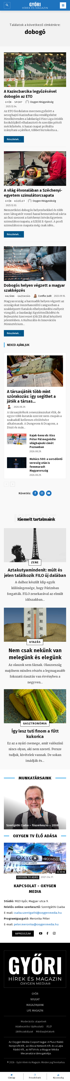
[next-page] (12, 484)
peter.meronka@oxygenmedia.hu (36, 924)
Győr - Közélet (15, 201)
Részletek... (14, 139)
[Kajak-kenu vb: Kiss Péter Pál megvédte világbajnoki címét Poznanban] (16, 439)
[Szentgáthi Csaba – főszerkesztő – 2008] (35, 807)
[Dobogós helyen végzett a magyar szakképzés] (35, 263)
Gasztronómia (35, 723)
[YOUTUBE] (41, 933)
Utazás (35, 642)
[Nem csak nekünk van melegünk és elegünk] (35, 625)
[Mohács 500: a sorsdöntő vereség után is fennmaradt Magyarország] (16, 462)
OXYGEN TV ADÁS (27, 877)
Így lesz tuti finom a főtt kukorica (35, 733)
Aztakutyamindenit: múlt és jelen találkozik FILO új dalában (35, 572)
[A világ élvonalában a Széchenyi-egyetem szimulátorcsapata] (35, 168)
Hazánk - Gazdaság (18, 296)
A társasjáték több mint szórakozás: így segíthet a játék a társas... (31, 396)
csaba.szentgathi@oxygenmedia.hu (38, 913)
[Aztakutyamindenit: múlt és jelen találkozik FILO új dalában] (35, 545)
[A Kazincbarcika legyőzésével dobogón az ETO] (35, 69)
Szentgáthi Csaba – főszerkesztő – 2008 (32, 825)
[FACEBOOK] (47, 933)
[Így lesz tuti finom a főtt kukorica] (35, 706)
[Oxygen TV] (35, 858)
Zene (35, 562)
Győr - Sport (14, 102)
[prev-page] (6, 484)
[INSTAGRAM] (54, 933)
